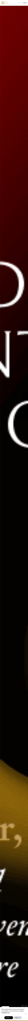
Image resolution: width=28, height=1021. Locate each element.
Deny (16, 1017)
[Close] (25, 1014)
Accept (7, 1017)
